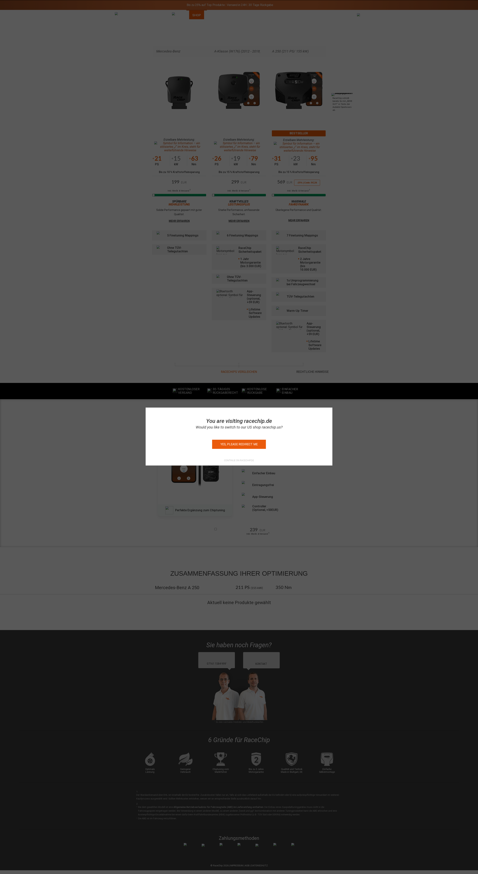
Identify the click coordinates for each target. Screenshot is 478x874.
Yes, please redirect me (239, 444)
